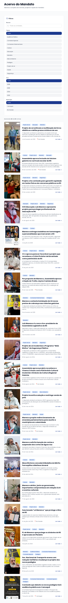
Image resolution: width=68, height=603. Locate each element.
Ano (7, 78)
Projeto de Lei (11, 66)
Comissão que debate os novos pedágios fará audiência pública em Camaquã (41, 586)
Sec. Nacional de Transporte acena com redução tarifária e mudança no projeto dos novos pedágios (41, 559)
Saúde (9, 70)
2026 (8, 84)
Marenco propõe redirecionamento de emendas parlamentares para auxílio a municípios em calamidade (39, 419)
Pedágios (9, 62)
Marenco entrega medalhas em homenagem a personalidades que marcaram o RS (41, 232)
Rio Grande (10, 110)
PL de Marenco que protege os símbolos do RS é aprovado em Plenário (41, 533)
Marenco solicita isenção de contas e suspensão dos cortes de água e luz (38, 443)
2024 (8, 92)
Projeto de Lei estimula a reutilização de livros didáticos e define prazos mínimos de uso (41, 129)
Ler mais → (58, 139)
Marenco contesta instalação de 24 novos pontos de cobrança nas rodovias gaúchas (40, 302)
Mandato (9, 55)
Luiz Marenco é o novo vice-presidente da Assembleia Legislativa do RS (40, 324)
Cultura (9, 48)
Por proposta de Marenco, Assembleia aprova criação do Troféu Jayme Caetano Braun (41, 280)
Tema (8, 30)
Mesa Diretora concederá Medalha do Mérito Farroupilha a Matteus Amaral (41, 464)
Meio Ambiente (11, 59)
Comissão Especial (12, 40)
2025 (8, 88)
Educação (10, 51)
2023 (8, 95)
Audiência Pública (12, 37)
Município (9, 99)
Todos (9, 33)
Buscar (8, 22)
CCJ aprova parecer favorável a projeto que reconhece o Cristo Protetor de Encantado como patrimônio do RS (41, 256)
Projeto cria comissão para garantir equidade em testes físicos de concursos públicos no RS (42, 182)
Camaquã (10, 106)
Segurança (10, 73)
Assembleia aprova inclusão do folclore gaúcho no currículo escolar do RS (39, 159)
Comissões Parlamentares (14, 44)
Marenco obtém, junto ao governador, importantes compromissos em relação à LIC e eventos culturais (41, 487)
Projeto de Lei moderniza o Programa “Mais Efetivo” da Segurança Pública (40, 347)
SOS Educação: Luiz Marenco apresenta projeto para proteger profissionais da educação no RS (39, 209)
